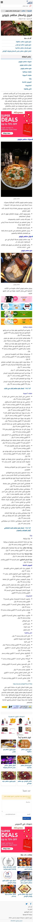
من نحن (30, 907)
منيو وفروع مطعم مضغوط (23, 41)
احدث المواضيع (28, 912)
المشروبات (28, 85)
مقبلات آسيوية (27, 75)
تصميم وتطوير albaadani (16, 921)
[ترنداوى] (29, 2)
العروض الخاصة (27, 82)
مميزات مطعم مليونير (25, 61)
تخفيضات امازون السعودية (16, 716)
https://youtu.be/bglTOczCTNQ (22, 684)
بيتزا (30, 78)
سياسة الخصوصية (27, 915)
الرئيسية (29, 11)
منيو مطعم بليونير (26, 68)
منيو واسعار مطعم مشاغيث (23, 48)
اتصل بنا (30, 909)
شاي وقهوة (28, 89)
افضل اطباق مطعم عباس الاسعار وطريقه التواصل (16, 51)
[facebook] (30, 903)
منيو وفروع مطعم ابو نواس (23, 45)
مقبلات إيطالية (27, 72)
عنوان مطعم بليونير (26, 65)
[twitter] (26, 903)
